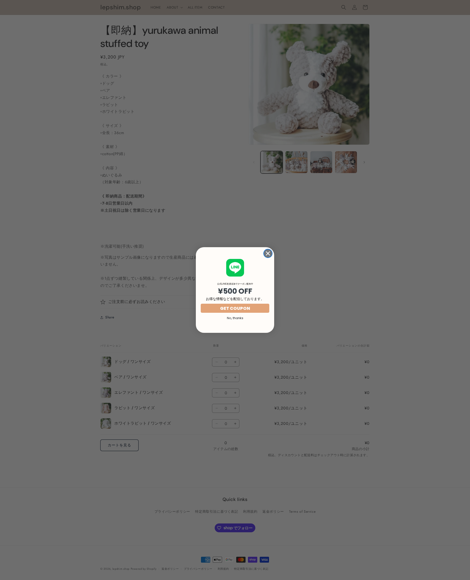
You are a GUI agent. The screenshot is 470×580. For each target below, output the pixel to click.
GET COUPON (235, 308)
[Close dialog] (268, 253)
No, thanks (235, 318)
